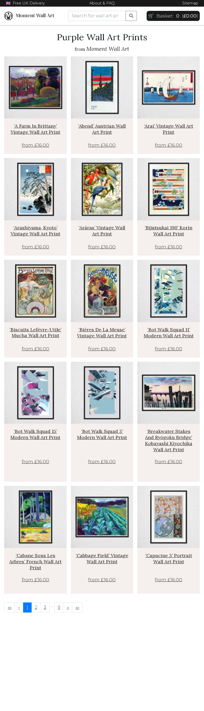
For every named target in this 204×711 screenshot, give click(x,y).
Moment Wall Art (33, 15)
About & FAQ (102, 3)
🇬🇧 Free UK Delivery (25, 3)
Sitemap (190, 3)
